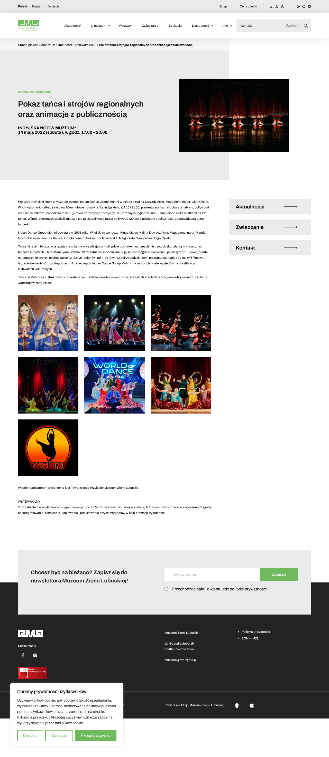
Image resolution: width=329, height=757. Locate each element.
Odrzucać (59, 735)
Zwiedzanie (150, 25)
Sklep (223, 6)
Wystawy (125, 25)
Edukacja (175, 25)
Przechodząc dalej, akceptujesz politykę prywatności (219, 589)
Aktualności (72, 25)
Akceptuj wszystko (96, 735)
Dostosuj (30, 735)
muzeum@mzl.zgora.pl (180, 660)
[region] (66, 715)
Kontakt (246, 25)
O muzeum (98, 25)
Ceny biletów (248, 6)
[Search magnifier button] (307, 25)
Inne (225, 25)
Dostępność (200, 25)
